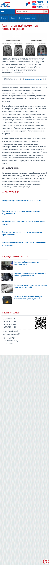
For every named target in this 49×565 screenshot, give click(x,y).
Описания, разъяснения (27, 18)
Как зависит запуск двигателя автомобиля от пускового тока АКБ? (23, 222)
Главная (4, 18)
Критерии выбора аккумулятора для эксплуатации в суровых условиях (22, 233)
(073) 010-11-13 (42, 2)
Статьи (13, 18)
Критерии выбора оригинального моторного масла (21, 200)
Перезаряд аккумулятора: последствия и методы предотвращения (21, 212)
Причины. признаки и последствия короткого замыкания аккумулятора (24, 243)
